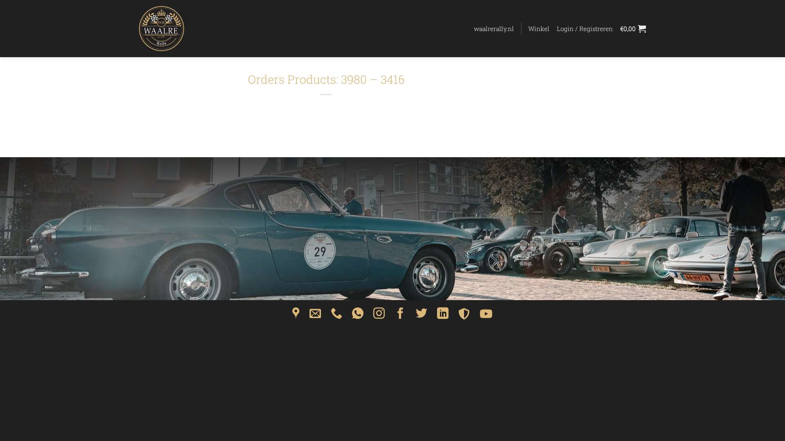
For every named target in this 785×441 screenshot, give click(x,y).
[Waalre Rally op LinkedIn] (443, 316)
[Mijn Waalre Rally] (180, 28)
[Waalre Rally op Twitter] (421, 316)
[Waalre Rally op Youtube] (486, 316)
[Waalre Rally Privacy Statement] (464, 316)
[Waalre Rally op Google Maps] (296, 316)
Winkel (539, 28)
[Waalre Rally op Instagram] (379, 316)
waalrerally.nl (494, 28)
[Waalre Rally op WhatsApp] (357, 316)
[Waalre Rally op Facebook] (400, 316)
